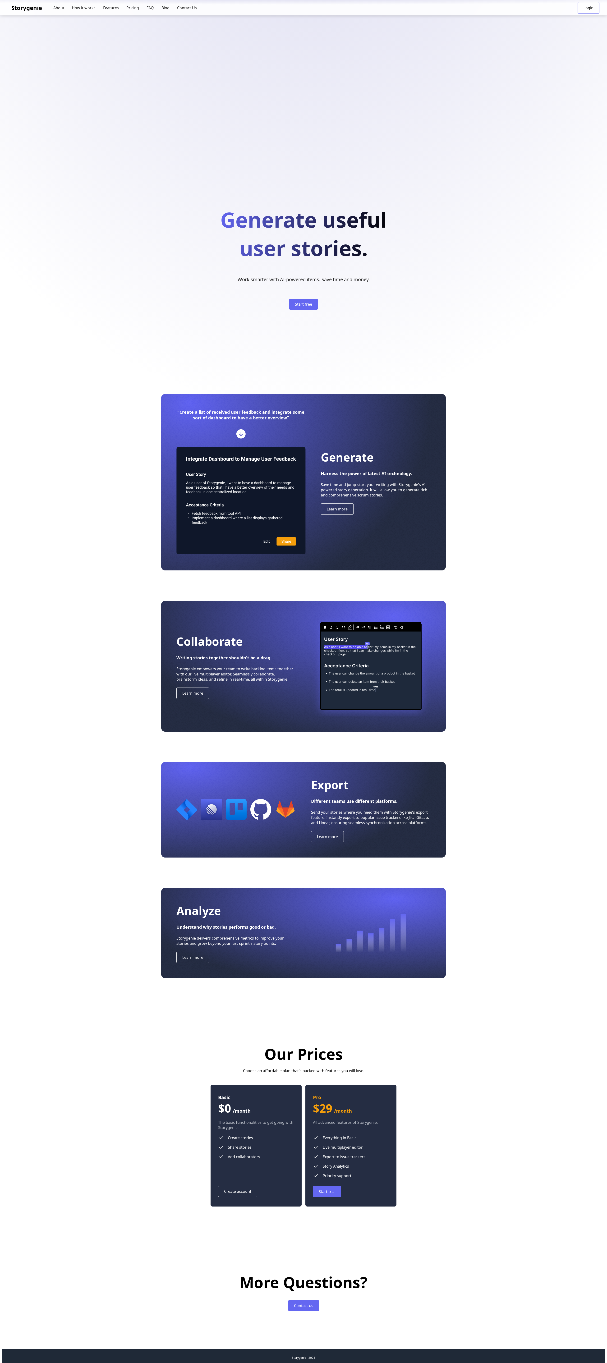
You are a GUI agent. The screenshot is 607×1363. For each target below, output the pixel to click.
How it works (84, 7)
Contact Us (187, 7)
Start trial (327, 1191)
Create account (237, 1191)
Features (111, 7)
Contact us (303, 1305)
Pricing (132, 7)
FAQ (150, 7)
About (58, 7)
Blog (165, 7)
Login (588, 7)
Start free (303, 304)
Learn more (337, 509)
